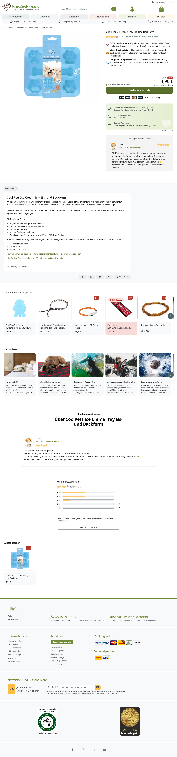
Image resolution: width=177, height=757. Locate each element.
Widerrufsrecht (14, 651)
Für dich (161, 16)
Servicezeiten (56, 664)
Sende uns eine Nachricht (130, 617)
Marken (132, 16)
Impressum (12, 658)
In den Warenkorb (139, 90)
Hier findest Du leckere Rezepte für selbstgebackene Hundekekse (37, 258)
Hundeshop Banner (59, 661)
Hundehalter (74, 16)
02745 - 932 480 (65, 617)
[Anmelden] (132, 9)
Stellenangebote (57, 651)
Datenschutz (13, 644)
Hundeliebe (103, 16)
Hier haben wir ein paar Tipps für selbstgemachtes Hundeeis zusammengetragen (44, 254)
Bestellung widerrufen (62, 642)
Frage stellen (123, 277)
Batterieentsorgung (16, 654)
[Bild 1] (52, 66)
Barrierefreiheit (14, 661)
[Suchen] (113, 9)
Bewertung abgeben (88, 527)
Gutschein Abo (57, 654)
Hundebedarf (15, 16)
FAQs (10, 616)
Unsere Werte (56, 647)
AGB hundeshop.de (15, 648)
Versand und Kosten (16, 641)
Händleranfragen (58, 657)
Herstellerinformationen (17, 266)
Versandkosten (168, 85)
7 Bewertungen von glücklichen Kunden (142, 37)
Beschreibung (11, 188)
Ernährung (44, 16)
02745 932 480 (119, 118)
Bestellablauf (13, 619)
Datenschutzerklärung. (110, 693)
